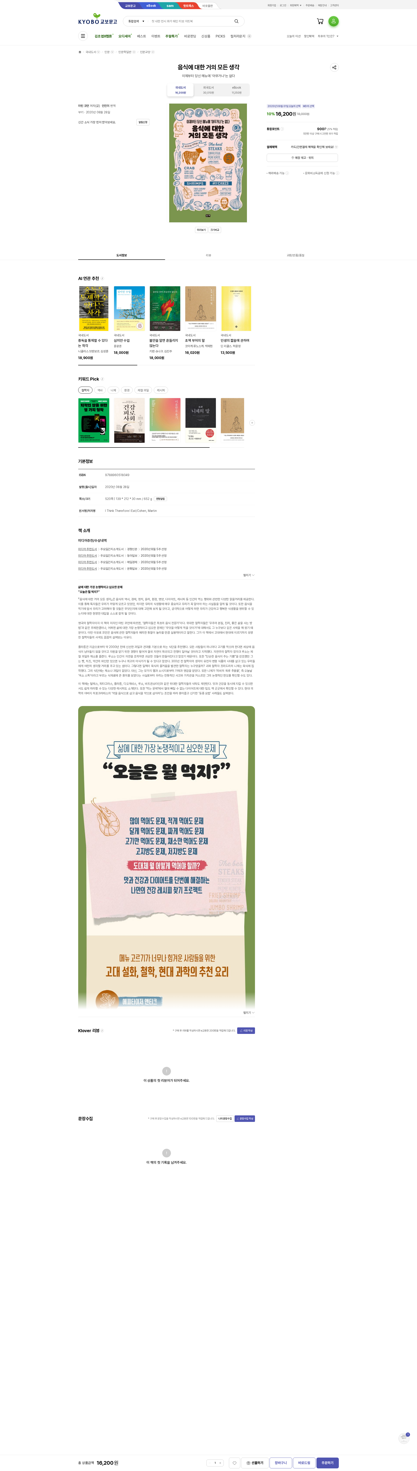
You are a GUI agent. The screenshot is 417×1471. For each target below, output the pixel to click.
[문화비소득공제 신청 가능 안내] (337, 173)
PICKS (220, 36)
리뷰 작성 (248, 1030)
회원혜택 (294, 5)
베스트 (141, 36)
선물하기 (257, 1463)
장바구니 (281, 1463)
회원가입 (272, 5)
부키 (80, 112)
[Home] (80, 52)
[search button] (236, 21)
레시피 (161, 391)
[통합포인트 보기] (282, 129)
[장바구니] (320, 21)
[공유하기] (334, 67)
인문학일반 (124, 52)
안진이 (106, 105)
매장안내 (322, 5)
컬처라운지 (237, 36)
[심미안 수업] (129, 320)
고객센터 (334, 5)
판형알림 (160, 498)
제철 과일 (143, 391)
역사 (100, 391)
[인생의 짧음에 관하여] (236, 320)
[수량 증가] (220, 1463)
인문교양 (145, 52)
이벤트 (156, 36)
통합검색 (133, 21)
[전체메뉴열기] (83, 36)
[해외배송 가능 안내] (287, 173)
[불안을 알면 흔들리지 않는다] (165, 323)
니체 (113, 391)
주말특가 (171, 36)
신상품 (205, 36)
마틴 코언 (83, 105)
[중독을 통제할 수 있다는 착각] (93, 323)
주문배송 (310, 5)
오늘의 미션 (293, 36)
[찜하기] (234, 1463)
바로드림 (304, 1463)
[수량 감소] (209, 1463)
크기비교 (214, 229)
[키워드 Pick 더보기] (252, 423)
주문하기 (328, 1463)
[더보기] (249, 36)
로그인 (283, 5)
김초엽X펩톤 (103, 36)
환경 (126, 391)
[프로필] (333, 21)
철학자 (85, 391)
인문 (107, 52)
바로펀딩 (190, 36)
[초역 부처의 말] (200, 320)
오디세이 (125, 36)
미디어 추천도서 (87, 549)
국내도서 (91, 52)
